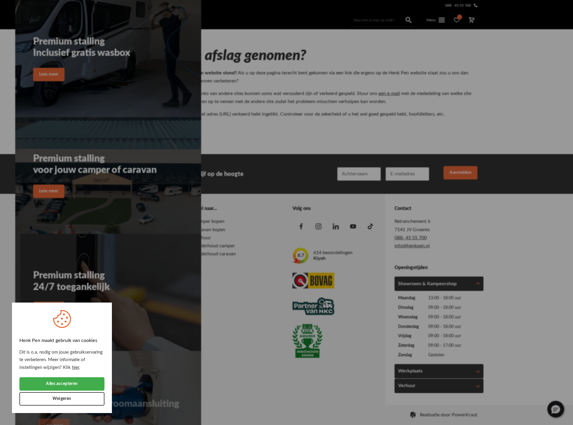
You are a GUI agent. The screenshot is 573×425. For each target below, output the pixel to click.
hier (75, 367)
